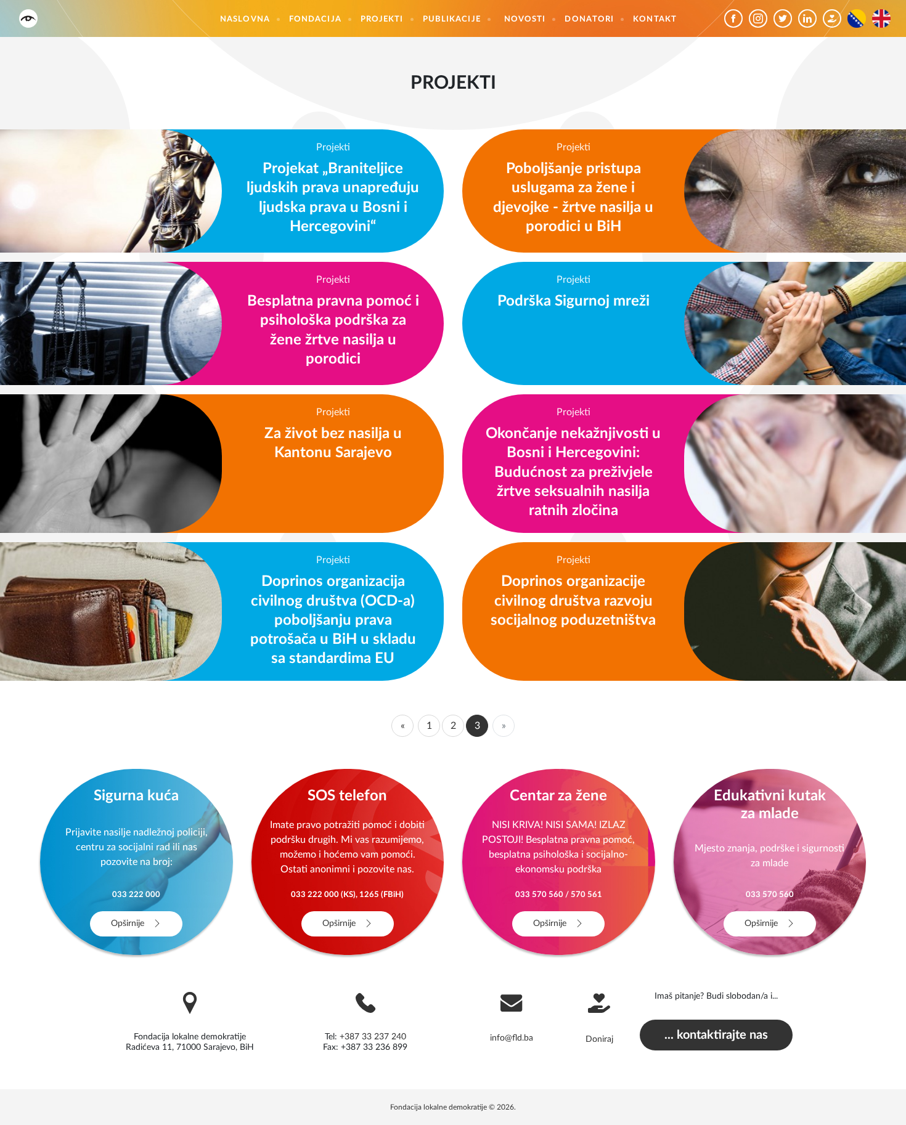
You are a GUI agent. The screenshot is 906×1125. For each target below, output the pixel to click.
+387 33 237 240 (373, 1037)
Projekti (382, 19)
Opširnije (129, 923)
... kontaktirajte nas (716, 1035)
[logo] (28, 18)
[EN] (884, 18)
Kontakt (655, 19)
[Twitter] (785, 18)
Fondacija (315, 19)
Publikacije (452, 19)
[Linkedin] (810, 18)
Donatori (589, 19)
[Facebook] (736, 18)
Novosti (525, 19)
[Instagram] (761, 18)
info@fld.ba (511, 1038)
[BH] (859, 18)
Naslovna (245, 19)
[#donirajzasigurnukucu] (835, 18)
